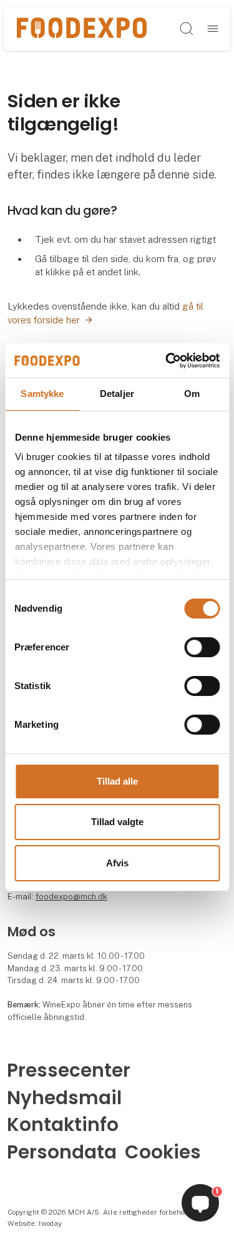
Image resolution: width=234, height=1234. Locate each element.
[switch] (202, 647)
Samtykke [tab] (42, 393)
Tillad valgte (117, 821)
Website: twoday (34, 1223)
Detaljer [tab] (117, 393)
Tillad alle (117, 781)
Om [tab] (192, 393)
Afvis (117, 863)
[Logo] (82, 28)
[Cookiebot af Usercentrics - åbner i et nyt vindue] (167, 360)
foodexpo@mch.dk (71, 896)
